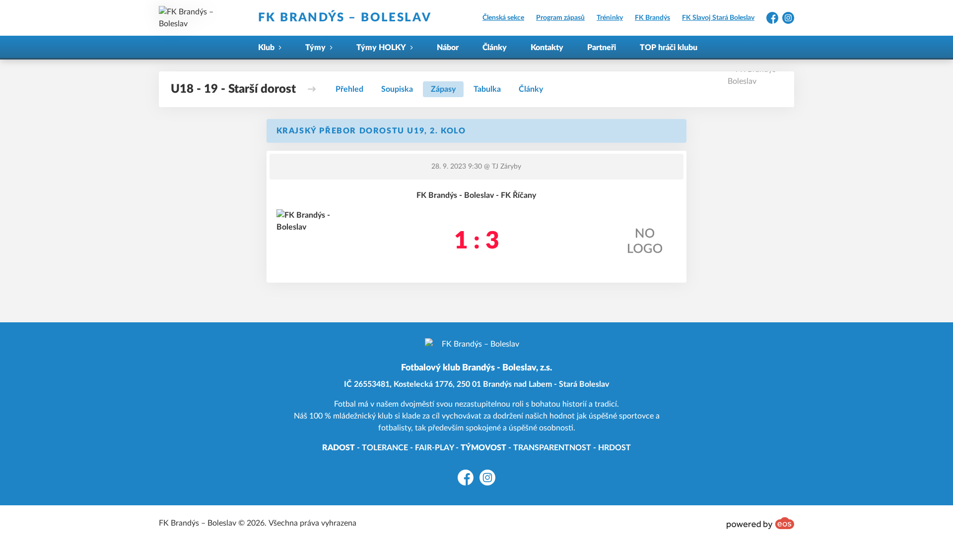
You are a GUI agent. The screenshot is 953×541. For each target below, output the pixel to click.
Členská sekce (503, 17)
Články (494, 48)
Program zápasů (560, 17)
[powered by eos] (760, 523)
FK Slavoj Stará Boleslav (718, 17)
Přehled (349, 89)
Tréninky (610, 17)
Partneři (601, 48)
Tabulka (487, 89)
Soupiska (397, 89)
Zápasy (443, 89)
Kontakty (547, 48)
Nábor (448, 48)
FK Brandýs (652, 17)
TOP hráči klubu (668, 48)
